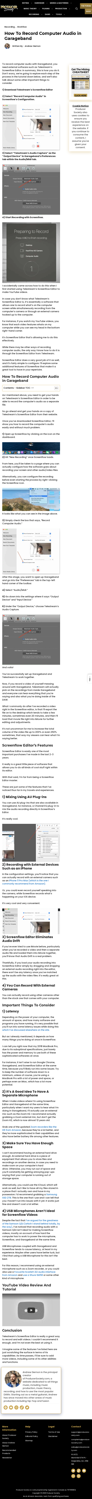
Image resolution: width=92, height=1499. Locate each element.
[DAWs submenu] (52, 14)
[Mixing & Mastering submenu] (71, 2)
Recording (9, 26)
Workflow (22, 26)
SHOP (88, 11)
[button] (77, 8)
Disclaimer (53, 1436)
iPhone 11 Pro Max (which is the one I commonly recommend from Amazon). (25, 882)
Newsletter (7, 1457)
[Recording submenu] (41, 14)
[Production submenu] (69, 8)
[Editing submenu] (31, 2)
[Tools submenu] (64, 14)
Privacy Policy (31, 1432)
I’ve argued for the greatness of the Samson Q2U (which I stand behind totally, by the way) (31, 1223)
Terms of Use (54, 1432)
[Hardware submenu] (46, 2)
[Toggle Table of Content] (55, 388)
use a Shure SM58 (33, 1275)
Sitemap (29, 1440)
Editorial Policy (31, 1436)
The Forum (86, 6)
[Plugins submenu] (52, 8)
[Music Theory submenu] (39, 8)
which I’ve (7, 1030)
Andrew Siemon (33, 46)
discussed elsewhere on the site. (31, 1030)
